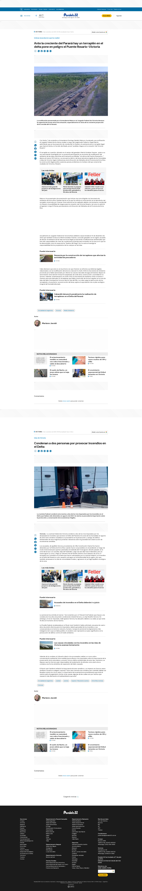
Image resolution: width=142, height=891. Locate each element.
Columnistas (60, 9)
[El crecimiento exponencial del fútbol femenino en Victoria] (78, 373)
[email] (48, 51)
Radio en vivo (117, 9)
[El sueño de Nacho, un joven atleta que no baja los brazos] (40, 373)
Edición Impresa (101, 9)
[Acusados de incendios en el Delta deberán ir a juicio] (46, 604)
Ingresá (118, 16)
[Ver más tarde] (35, 51)
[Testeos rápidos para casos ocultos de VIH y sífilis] (78, 360)
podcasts (52, 9)
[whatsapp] (39, 51)
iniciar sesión (66, 401)
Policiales (34, 9)
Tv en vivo (110, 9)
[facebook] (42, 51)
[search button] (21, 9)
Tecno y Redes (43, 9)
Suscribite (106, 16)
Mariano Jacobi (49, 323)
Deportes (27, 9)
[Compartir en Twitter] (45, 51)
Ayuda (80, 883)
